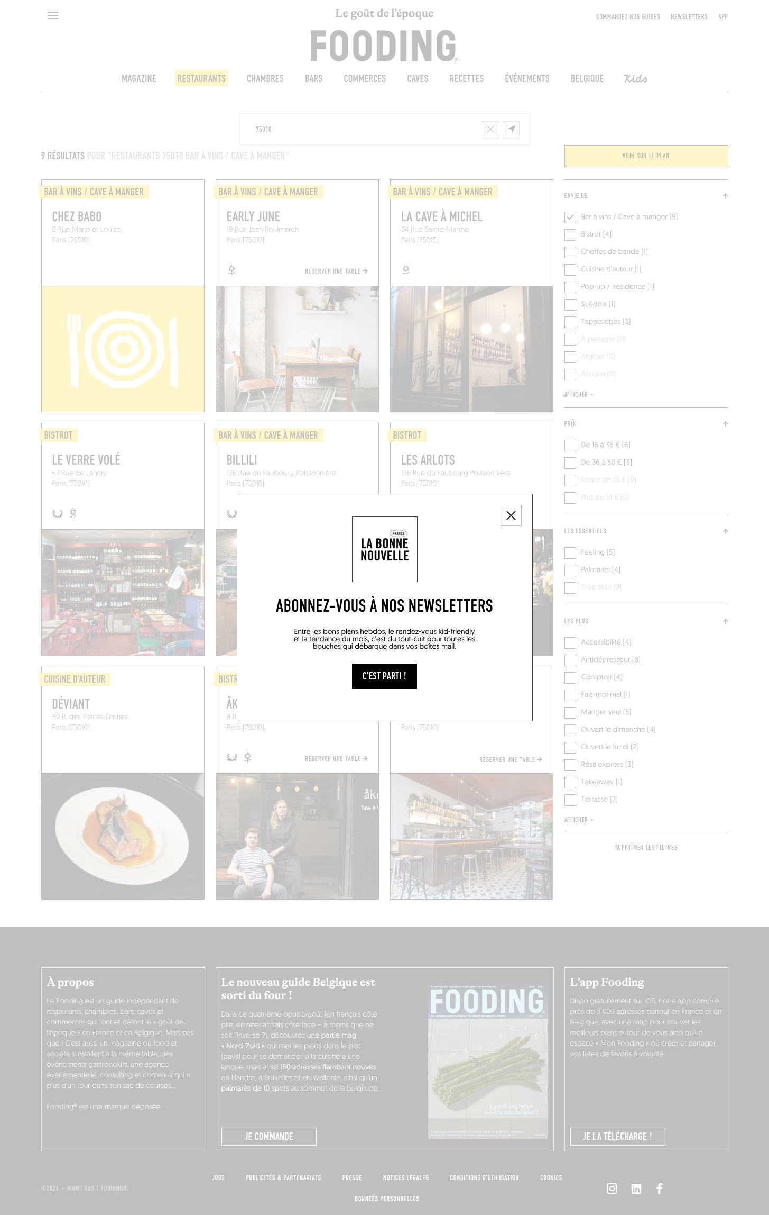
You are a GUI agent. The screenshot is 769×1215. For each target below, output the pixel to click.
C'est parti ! (384, 676)
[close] (511, 515)
